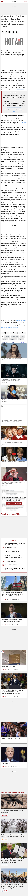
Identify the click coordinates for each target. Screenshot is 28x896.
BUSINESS (7, 336)
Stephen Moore (5, 742)
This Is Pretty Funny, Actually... (12, 551)
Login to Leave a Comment (14, 503)
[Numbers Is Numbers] (14, 657)
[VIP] (25, 1)
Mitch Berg (4, 669)
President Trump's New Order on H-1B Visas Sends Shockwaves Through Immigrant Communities (12, 860)
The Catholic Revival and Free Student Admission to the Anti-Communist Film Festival (12, 594)
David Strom (5, 624)
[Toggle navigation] (2, 1)
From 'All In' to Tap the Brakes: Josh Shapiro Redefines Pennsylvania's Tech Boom (12, 691)
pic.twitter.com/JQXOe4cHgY (14, 107)
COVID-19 (22, 336)
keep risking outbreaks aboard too (9, 327)
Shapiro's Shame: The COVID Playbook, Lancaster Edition (12, 620)
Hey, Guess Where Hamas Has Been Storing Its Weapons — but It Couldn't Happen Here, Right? (12, 886)
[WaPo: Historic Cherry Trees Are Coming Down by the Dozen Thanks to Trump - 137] (14, 826)
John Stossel (5, 766)
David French (23, 122)
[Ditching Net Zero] (14, 754)
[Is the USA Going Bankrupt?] (14, 729)
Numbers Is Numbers (9, 666)
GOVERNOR (5, 339)
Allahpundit (5, 29)
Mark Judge (4, 599)
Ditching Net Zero (8, 763)
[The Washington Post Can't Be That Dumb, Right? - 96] (14, 801)
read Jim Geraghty (20, 320)
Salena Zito (4, 696)
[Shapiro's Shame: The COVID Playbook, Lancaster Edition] (14, 610)
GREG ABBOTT (13, 339)
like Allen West (20, 89)
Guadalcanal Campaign (11, 547)
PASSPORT (20, 339)
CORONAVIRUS (14, 336)
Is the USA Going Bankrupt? (12, 564)
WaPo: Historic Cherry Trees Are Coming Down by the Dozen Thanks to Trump (13, 835)
